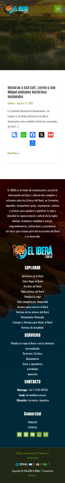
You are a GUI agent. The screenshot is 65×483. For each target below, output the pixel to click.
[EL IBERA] (16, 9)
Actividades (32, 369)
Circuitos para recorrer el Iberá (32, 307)
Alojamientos (32, 359)
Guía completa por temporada (32, 302)
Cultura (11, 103)
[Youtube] (32, 434)
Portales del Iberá (32, 286)
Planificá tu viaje (32, 296)
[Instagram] (26, 434)
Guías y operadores (32, 364)
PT (48, 464)
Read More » (14, 153)
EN (41, 464)
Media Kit (32, 422)
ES (34, 464)
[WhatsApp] (39, 434)
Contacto (32, 427)
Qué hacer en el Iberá (32, 276)
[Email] (45, 434)
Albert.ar (32, 475)
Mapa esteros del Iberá (32, 291)
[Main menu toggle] (58, 9)
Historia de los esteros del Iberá (32, 312)
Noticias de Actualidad (32, 327)
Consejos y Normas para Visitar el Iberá (32, 322)
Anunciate (32, 374)
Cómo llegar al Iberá (32, 281)
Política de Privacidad (26, 453)
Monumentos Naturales (32, 317)
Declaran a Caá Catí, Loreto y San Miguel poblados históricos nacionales (31, 92)
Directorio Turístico (32, 353)
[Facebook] (19, 434)
